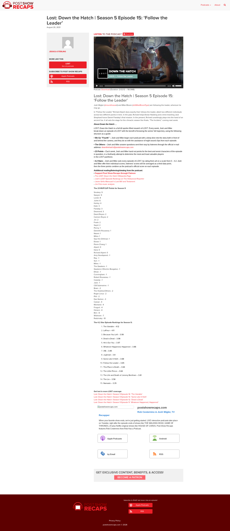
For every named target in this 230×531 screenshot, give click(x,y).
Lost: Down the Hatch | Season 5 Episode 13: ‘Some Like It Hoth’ (120, 397)
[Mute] (173, 86)
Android (163, 439)
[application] (138, 85)
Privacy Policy (115, 520)
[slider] (178, 85)
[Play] (97, 86)
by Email (111, 454)
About (217, 5)
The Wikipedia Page (113, 176)
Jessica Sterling (57, 51)
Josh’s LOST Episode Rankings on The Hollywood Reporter (119, 179)
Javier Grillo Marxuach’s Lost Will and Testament (115, 181)
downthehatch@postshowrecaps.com (117, 147)
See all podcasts (68, 64)
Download (129, 34)
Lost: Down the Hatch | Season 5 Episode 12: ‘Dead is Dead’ (118, 399)
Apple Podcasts (114, 439)
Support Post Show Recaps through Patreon (115, 173)
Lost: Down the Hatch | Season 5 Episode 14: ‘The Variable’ (118, 394)
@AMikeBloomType (141, 105)
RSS (161, 454)
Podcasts (205, 5)
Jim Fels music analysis (104, 184)
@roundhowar (110, 105)
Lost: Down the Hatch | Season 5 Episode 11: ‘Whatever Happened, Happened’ (126, 402)
